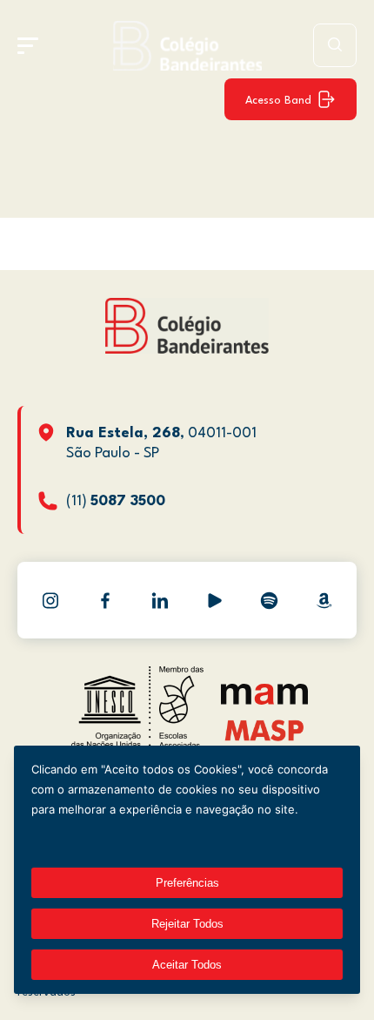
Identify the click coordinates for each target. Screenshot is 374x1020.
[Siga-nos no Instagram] (50, 600)
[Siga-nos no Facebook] (105, 600)
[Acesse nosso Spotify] (269, 600)
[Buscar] (335, 45)
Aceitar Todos (187, 964)
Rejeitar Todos (187, 923)
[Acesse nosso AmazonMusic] (324, 600)
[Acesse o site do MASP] (265, 729)
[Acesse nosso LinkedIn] (160, 600)
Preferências (187, 882)
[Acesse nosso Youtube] (214, 600)
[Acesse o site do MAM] (264, 700)
